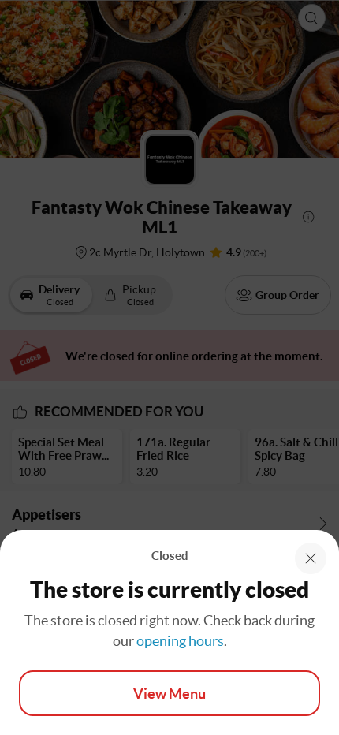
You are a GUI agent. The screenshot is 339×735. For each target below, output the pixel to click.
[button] (310, 558)
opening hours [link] (180, 640)
